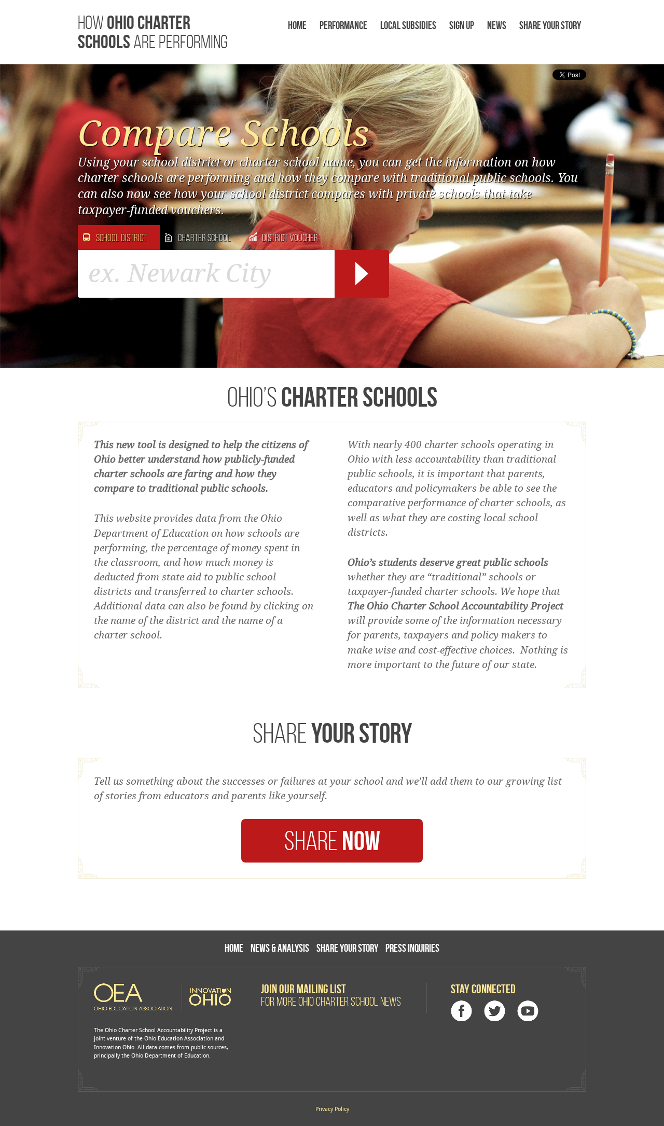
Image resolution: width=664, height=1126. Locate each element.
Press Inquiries (412, 948)
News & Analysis (280, 948)
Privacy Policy (332, 1109)
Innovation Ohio (206, 997)
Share (332, 840)
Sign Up (461, 25)
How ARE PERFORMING (153, 32)
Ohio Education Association (136, 997)
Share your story (550, 25)
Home (297, 25)
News (496, 25)
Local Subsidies (408, 25)
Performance (343, 25)
